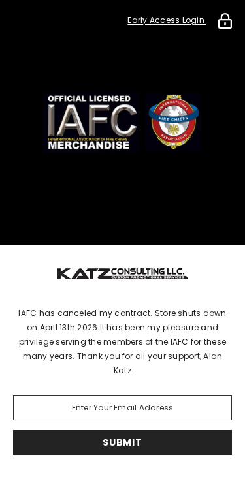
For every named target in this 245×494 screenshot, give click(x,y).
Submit (122, 442)
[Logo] (122, 272)
